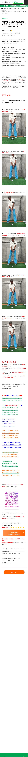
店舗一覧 (6, 8)
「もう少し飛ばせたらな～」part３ (10, 412)
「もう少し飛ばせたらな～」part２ (10, 410)
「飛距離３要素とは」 (7, 461)
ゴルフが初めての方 (24, 752)
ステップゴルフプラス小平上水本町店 (16, 8)
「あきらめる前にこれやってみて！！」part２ (12, 398)
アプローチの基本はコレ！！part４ (10, 437)
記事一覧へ (14, 572)
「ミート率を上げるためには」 (10, 466)
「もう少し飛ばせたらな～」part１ (10, 407)
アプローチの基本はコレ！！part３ (10, 435)
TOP (2, 8)
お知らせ (4, 10)
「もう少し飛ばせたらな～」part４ (10, 414)
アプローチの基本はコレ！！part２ (10, 433)
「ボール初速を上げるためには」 (9, 463)
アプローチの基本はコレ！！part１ (10, 430)
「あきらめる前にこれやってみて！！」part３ (12, 400)
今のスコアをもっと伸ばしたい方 (22, 755)
